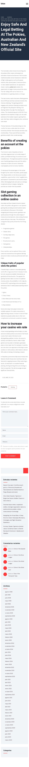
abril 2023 (8, 682)
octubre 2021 (9, 691)
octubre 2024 (9, 649)
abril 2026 (8, 604)
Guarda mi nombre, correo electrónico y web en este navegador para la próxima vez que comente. (14, 449)
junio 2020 (8, 737)
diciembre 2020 (9, 719)
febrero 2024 (9, 661)
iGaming (13, 387)
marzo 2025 (8, 634)
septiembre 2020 (10, 728)
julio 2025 (7, 622)
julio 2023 (7, 679)
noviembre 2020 (9, 722)
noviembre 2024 (9, 646)
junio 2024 (8, 655)
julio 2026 (7, 595)
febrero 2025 (8, 637)
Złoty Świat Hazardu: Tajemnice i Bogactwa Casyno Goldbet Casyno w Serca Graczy (13, 498)
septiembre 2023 (10, 676)
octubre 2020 (9, 725)
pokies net (13, 87)
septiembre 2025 (10, 616)
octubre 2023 (9, 673)
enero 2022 (8, 688)
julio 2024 (8, 652)
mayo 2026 (8, 601)
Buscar (25, 470)
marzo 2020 (8, 740)
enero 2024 (8, 664)
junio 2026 (8, 598)
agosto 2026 (8, 592)
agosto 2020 (9, 731)
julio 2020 (8, 734)
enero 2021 (8, 716)
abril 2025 (8, 631)
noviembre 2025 (9, 610)
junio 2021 (8, 701)
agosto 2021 (8, 697)
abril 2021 (7, 707)
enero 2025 (8, 640)
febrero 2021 (8, 713)
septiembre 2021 (10, 694)
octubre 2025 (9, 613)
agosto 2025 (8, 619)
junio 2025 (8, 625)
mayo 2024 (8, 658)
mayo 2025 (8, 628)
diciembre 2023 (9, 667)
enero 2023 (8, 685)
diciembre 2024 (9, 643)
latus (3, 3)
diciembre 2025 (9, 607)
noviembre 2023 (9, 670)
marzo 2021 (8, 710)
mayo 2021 (8, 704)
